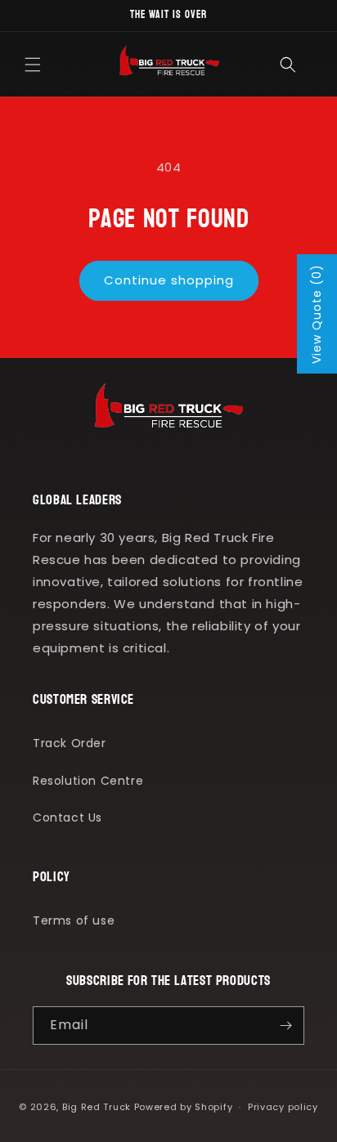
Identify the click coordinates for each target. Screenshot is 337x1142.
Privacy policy (283, 1106)
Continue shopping (169, 280)
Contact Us (67, 817)
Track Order (69, 743)
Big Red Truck (96, 1106)
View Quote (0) (316, 314)
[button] (33, 65)
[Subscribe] (285, 1025)
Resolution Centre (88, 781)
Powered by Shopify (183, 1106)
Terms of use (74, 920)
